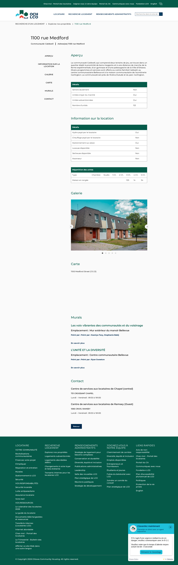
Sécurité (19, 479)
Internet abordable (24, 529)
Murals (49, 91)
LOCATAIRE (59, 14)
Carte (49, 82)
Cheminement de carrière (119, 452)
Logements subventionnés (57, 456)
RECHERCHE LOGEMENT (80, 14)
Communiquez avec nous (123, 4)
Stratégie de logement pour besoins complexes (88, 453)
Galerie (49, 74)
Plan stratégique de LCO (86, 478)
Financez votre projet (25, 460)
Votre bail (19, 499)
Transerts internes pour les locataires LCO (57, 474)
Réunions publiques (84, 482)
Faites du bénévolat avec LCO (119, 475)
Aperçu (49, 56)
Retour (76, 426)
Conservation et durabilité (87, 458)
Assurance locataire (24, 495)
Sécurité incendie (23, 487)
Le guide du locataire (25, 513)
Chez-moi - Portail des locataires (57, 4)
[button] (71, 227)
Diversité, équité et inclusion (88, 462)
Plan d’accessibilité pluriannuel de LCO (145, 475)
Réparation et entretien (26, 468)
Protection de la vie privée (145, 485)
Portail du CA (105, 4)
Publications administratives (88, 466)
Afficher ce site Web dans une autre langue (27, 547)
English (154, 4)
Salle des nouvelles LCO (86, 474)
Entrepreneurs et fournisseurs (115, 465)
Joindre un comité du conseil (117, 481)
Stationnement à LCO (25, 475)
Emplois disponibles (116, 460)
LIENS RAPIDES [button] (145, 445)
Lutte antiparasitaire (25, 491)
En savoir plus (78, 343)
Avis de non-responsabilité (142, 451)
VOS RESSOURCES (24, 503)
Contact (49, 99)
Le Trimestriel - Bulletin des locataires (28, 541)
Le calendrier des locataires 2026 (28, 508)
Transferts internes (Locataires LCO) (24, 524)
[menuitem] (57, 4)
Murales (19, 472)
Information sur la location (49, 65)
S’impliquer (20, 464)
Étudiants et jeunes (116, 470)
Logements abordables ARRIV (56, 461)
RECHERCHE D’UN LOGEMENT (30, 24)
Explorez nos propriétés (59, 24)
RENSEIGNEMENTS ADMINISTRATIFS (113, 14)
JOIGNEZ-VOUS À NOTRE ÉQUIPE (117, 446)
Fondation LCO (142, 4)
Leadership (80, 470)
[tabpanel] (109, 225)
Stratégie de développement (88, 486)
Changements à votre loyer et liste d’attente (58, 467)
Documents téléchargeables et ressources (28, 518)
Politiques (141, 480)
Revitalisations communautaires (23, 455)
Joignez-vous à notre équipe (85, 4)
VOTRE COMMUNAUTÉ (26, 450)
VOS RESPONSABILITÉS (26, 483)
